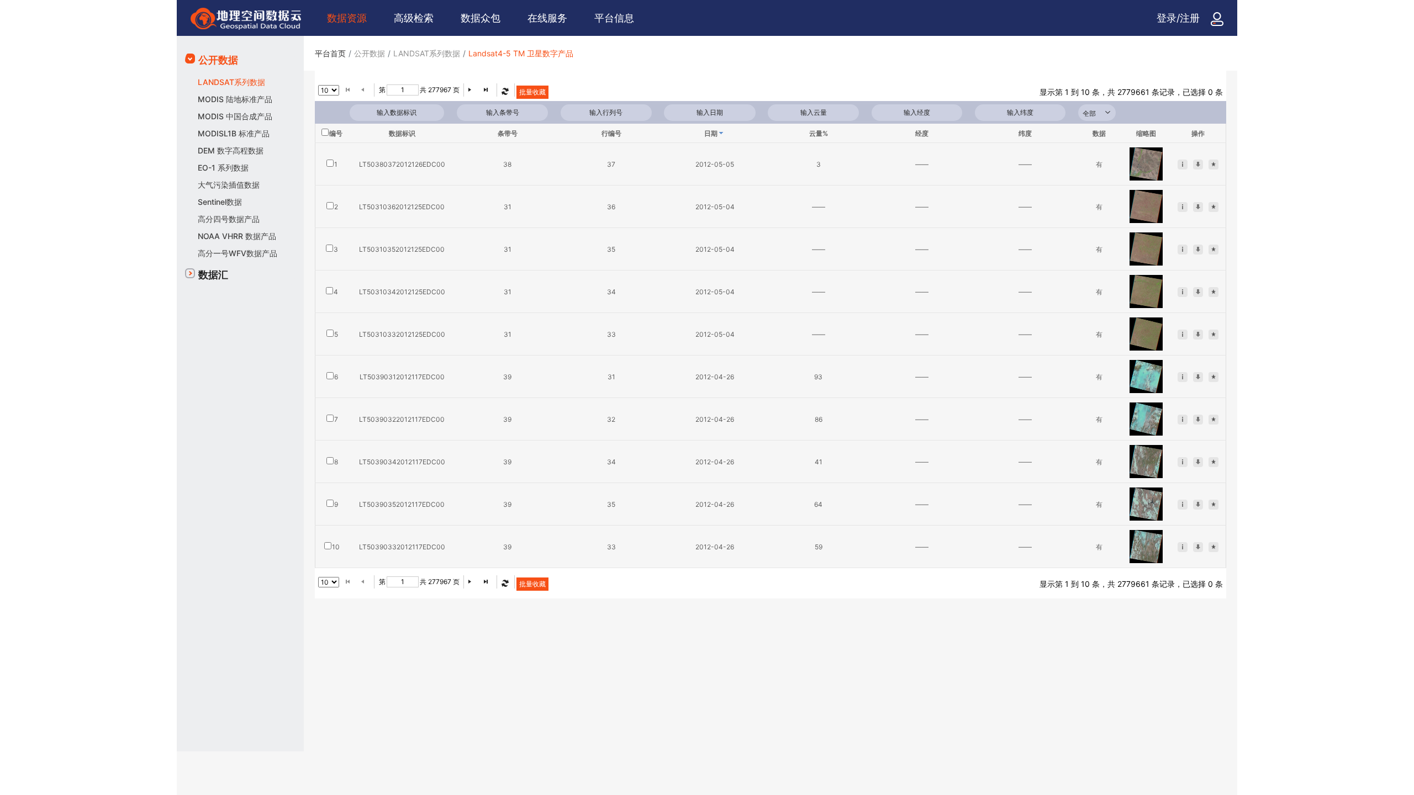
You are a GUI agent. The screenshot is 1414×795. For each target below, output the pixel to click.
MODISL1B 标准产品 (234, 133)
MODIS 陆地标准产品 (235, 99)
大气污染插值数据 (229, 184)
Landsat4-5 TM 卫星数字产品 (520, 53)
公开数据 (218, 60)
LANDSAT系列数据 (231, 82)
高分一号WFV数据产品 (237, 253)
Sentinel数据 (220, 201)
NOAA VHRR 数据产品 (237, 236)
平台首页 (330, 53)
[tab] (240, 60)
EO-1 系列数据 (223, 167)
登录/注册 (1178, 18)
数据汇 (213, 274)
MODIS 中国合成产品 (235, 116)
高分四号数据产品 (229, 219)
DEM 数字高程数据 (230, 150)
